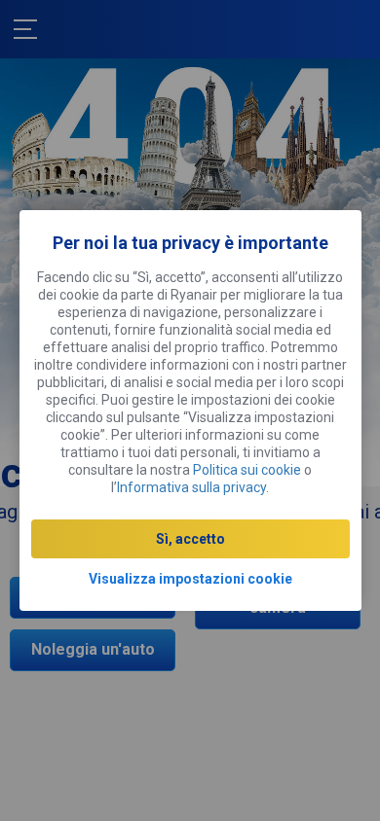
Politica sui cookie (247, 470)
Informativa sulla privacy (191, 487)
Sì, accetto (190, 539)
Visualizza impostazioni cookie (190, 579)
